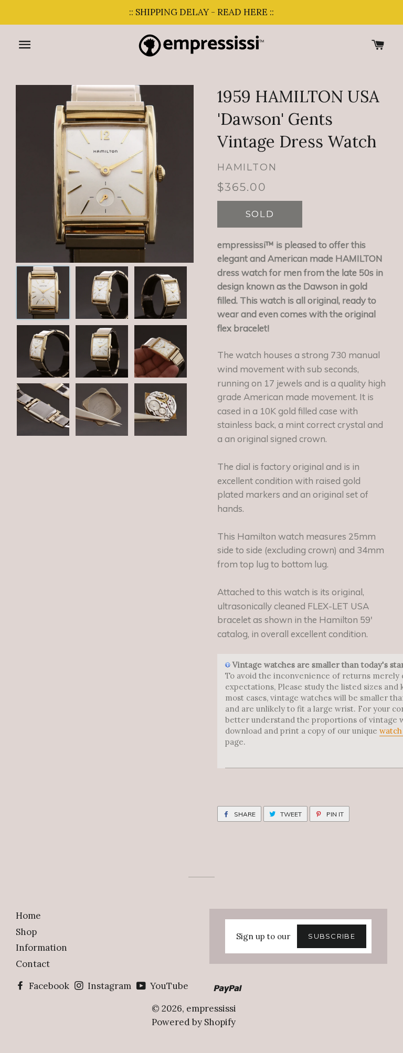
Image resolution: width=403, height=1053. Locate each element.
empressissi (211, 1008)
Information (41, 947)
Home (28, 915)
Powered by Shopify (194, 1022)
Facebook (48, 986)
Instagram (108, 986)
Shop (26, 932)
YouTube (168, 986)
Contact (33, 964)
